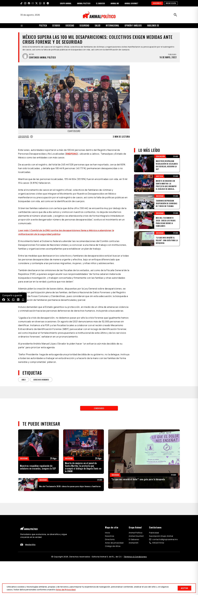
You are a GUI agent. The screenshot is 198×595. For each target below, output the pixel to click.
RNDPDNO (71, 153)
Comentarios (99, 408)
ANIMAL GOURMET (131, 3)
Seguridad (84, 25)
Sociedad (69, 25)
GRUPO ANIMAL (65, 3)
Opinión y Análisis (133, 25)
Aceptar (184, 588)
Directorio (110, 539)
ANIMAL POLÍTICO (83, 3)
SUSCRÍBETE (157, 3)
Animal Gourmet (136, 536)
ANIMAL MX (115, 3)
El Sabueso (134, 539)
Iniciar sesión (171, 3)
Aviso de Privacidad (65, 589)
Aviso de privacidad (114, 542)
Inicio (107, 532)
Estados (56, 25)
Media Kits (30, 544)
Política (43, 25)
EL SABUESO (100, 3)
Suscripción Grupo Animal (161, 536)
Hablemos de (153, 25)
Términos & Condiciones (135, 556)
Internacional (112, 25)
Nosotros (109, 536)
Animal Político (135, 532)
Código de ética (112, 546)
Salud (97, 25)
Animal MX (133, 542)
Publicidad (154, 532)
